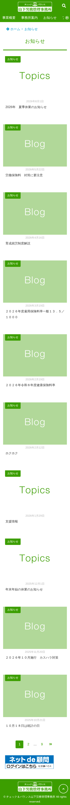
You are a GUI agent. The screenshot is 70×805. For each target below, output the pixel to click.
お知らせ (50, 18)
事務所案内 (29, 18)
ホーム (14, 29)
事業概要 (9, 18)
